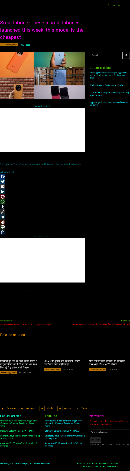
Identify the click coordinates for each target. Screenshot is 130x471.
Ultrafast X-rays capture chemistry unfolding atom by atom (109, 94)
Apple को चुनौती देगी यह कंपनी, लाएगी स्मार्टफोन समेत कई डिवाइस (109, 104)
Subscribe (95, 439)
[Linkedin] (113, 5)
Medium (67, 408)
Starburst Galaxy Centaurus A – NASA (107, 85)
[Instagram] (22, 408)
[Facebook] (108, 5)
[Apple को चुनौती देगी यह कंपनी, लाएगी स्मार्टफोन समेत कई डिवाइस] (64, 348)
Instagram (30, 408)
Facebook (11, 408)
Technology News (9, 45)
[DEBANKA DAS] (7, 296)
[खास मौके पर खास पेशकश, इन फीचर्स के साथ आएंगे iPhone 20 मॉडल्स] (109, 348)
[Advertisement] (42, 130)
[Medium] (119, 5)
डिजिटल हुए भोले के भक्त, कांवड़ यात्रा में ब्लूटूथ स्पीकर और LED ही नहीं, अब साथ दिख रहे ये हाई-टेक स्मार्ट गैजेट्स (108, 75)
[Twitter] (125, 5)
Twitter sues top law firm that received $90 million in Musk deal (101, 324)
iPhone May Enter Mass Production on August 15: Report (26, 324)
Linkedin (49, 408)
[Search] (126, 55)
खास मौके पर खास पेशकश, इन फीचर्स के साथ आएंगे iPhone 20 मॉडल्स (107, 362)
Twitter (84, 408)
